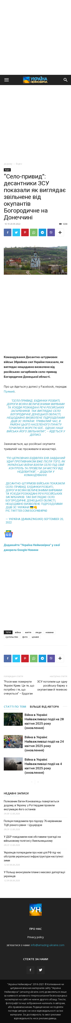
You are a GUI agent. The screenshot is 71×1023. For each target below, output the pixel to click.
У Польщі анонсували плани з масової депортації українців (34, 874)
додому (8, 163)
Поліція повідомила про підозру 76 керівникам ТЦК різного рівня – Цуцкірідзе (33, 823)
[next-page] (38, 782)
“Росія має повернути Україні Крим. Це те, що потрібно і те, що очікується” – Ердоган (19, 687)
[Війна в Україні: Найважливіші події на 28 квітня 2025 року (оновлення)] (13, 719)
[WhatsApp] (33, 232)
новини (50, 632)
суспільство (11, 636)
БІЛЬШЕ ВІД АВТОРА (44, 706)
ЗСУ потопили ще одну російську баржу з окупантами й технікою (52, 685)
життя (28, 632)
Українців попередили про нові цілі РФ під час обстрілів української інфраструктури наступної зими (33, 856)
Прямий (9, 391)
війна (18, 632)
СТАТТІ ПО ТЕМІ (15, 706)
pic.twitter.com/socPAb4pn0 (26, 510)
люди (38, 632)
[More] (60, 232)
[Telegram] (42, 232)
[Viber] (51, 232)
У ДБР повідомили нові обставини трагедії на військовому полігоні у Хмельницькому (32, 838)
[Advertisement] (35, 37)
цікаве (35, 636)
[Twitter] (16, 232)
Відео (19, 163)
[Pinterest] (25, 232)
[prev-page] (32, 782)
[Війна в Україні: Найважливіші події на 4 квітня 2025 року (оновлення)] (13, 763)
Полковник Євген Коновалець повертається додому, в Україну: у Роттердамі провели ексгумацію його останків (31, 805)
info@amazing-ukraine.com (47, 945)
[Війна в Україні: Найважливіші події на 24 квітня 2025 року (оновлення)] (13, 741)
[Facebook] (7, 232)
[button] (6, 80)
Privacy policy (35, 937)
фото (25, 636)
